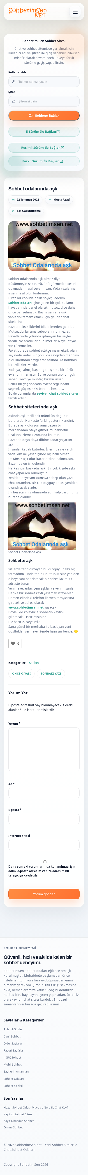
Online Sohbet (13, 1127)
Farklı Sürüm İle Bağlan (40, 161)
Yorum (14, 724)
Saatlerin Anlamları (16, 1071)
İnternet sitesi (19, 836)
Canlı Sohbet (12, 1036)
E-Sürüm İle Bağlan (41, 131)
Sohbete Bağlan (47, 115)
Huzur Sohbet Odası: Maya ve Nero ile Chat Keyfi (36, 1107)
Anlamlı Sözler (13, 1029)
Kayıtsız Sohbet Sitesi (18, 1114)
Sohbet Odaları (14, 1079)
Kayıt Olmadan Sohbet (19, 1121)
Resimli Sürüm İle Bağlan (40, 147)
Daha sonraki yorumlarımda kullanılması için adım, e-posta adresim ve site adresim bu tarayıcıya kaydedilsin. (41, 871)
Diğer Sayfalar (13, 1043)
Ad (11, 784)
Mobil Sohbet (13, 1064)
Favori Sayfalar (13, 1050)
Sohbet (34, 663)
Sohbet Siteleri (13, 1086)
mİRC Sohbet (12, 1057)
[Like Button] (12, 643)
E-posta (14, 810)
